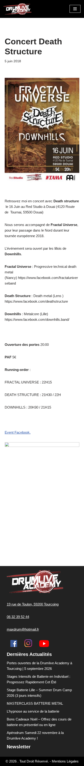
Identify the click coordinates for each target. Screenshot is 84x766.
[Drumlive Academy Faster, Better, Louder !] (18, 9)
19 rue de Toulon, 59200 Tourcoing (33, 604)
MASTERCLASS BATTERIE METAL (35, 703)
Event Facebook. (18, 432)
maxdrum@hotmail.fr (23, 629)
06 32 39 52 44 (18, 617)
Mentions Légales (65, 761)
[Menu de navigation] (75, 9)
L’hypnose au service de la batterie (33, 711)
